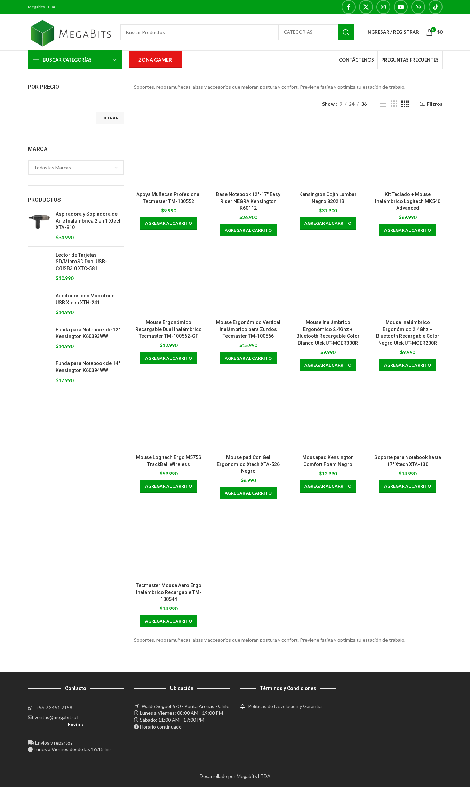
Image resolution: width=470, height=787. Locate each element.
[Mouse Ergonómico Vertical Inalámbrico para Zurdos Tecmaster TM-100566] (248, 281)
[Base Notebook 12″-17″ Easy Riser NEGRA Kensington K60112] (248, 153)
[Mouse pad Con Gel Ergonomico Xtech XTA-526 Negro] (248, 416)
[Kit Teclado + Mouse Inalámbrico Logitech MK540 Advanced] (407, 153)
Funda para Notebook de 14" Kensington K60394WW (88, 367)
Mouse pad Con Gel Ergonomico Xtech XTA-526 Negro (248, 464)
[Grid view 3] (394, 103)
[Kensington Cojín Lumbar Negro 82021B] (328, 153)
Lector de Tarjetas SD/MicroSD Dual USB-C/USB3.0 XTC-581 (81, 261)
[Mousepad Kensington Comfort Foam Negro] (328, 416)
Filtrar (110, 117)
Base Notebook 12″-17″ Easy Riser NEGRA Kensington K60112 (248, 201)
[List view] (383, 103)
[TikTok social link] (436, 7)
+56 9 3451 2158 (53, 707)
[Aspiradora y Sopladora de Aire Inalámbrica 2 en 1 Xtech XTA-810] (39, 226)
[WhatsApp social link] (418, 7)
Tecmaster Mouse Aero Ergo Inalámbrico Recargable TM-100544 (168, 592)
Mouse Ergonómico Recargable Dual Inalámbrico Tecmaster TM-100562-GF (168, 329)
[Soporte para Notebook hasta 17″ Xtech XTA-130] (407, 416)
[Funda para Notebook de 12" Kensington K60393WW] (39, 338)
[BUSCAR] (346, 32)
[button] (168, 223)
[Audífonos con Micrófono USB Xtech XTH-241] (39, 304)
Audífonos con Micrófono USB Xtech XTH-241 (85, 299)
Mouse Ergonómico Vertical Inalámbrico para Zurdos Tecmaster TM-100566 (248, 329)
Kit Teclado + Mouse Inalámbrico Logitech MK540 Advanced (407, 201)
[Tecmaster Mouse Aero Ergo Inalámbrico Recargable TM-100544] (168, 544)
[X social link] (366, 7)
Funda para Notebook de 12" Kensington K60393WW (88, 333)
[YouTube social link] (401, 7)
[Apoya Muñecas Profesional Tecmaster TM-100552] (168, 153)
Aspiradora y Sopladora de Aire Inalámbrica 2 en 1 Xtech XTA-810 (89, 220)
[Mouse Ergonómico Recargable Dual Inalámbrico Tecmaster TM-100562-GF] (168, 281)
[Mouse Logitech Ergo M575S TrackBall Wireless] (168, 416)
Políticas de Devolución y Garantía (285, 706)
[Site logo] (70, 31)
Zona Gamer (155, 60)
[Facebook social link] (349, 7)
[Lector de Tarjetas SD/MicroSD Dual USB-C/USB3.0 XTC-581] (39, 267)
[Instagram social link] (383, 7)
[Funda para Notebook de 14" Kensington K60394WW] (39, 372)
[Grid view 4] (405, 103)
